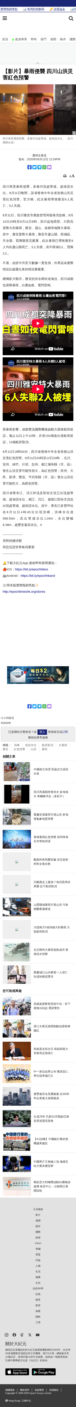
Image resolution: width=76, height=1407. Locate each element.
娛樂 (38, 1311)
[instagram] (6, 1334)
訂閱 (65, 731)
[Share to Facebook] (29, 167)
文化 (38, 1282)
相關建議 (9, 1390)
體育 (38, 1299)
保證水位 (30, 745)
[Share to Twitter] (34, 167)
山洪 (33, 749)
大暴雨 (63, 745)
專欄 (38, 1248)
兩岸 (63, 39)
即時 (34, 39)
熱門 (43, 39)
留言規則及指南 (6, 722)
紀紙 (38, 1294)
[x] (30, 1334)
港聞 (53, 39)
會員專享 (21, 39)
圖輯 (38, 1316)
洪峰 (17, 745)
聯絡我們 (24, 1390)
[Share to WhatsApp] (44, 167)
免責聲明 (39, 1390)
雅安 (5, 749)
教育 (38, 1305)
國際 (73, 39)
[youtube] (37, 1334)
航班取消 (47, 745)
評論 (38, 1260)
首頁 (5, 39)
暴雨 (44, 749)
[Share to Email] (49, 167)
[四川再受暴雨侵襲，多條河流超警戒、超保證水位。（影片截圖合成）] (38, 109)
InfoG (38, 1243)
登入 (42, 731)
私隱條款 (54, 1390)
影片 (38, 1214)
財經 (38, 1237)
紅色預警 (19, 749)
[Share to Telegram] (39, 167)
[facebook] (14, 1334)
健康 (38, 1277)
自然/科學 (38, 1288)
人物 (38, 1265)
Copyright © (11, 1393)
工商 (38, 1322)
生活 (38, 1271)
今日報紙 (38, 1209)
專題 (38, 1254)
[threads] (22, 1334)
